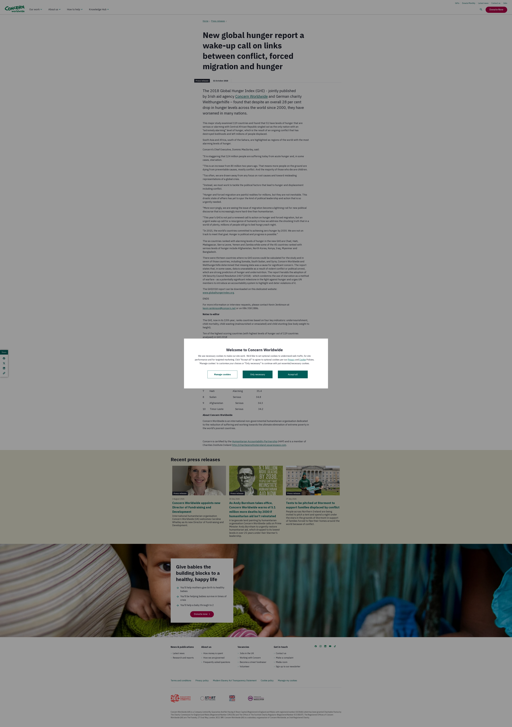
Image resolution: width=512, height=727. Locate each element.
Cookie (302, 359)
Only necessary (257, 374)
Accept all (293, 374)
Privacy (291, 359)
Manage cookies (222, 374)
